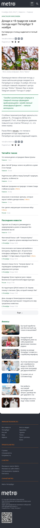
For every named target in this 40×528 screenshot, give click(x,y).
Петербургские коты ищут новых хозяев (28, 400)
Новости (4, 232)
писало (16, 131)
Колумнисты (6, 455)
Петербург (5, 430)
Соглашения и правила (10, 471)
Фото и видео (24, 427)
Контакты (5, 473)
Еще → (20, 312)
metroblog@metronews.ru (9, 506)
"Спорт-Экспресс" (15, 508)
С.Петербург (5, 243)
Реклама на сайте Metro (10, 469)
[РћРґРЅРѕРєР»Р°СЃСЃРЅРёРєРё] (15, 42)
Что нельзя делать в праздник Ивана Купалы (18, 157)
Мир (3, 435)
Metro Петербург (8, 484)
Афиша (4, 437)
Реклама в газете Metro (10, 466)
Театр (21, 435)
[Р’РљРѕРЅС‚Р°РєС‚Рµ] (12, 42)
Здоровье (22, 430)
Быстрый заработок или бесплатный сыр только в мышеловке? (29, 328)
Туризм (22, 432)
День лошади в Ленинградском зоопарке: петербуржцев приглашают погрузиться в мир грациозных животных (19, 300)
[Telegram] (18, 42)
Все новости (6, 427)
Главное (30, 12)
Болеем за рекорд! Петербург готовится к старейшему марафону (29, 352)
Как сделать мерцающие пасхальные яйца (17, 207)
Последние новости (12, 220)
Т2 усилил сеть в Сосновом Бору (27, 375)
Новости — (23, 12)
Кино (21, 440)
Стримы (5, 450)
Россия (4, 213)
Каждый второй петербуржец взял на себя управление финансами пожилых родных (29, 342)
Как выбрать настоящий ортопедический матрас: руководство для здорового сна (28, 390)
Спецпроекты (7, 453)
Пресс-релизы (24, 437)
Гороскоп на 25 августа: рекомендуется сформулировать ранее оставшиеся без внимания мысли (16, 227)
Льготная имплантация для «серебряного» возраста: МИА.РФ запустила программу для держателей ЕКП (29, 366)
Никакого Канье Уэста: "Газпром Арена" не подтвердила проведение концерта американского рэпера (17, 266)
